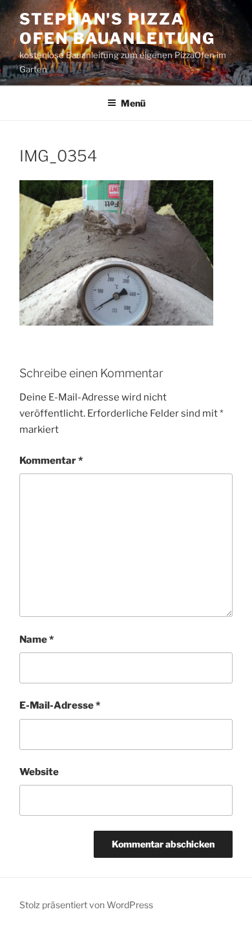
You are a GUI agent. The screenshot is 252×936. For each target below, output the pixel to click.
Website (39, 772)
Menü (133, 103)
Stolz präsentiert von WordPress (86, 904)
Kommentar (51, 460)
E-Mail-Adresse (59, 705)
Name (36, 639)
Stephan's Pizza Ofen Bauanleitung (117, 29)
